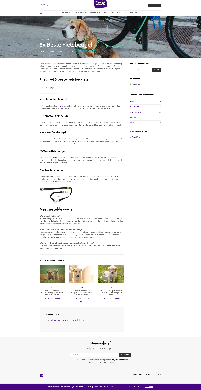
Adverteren (137, 375)
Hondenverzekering (112, 13)
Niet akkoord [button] (138, 387)
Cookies (158, 375)
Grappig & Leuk (135, 112)
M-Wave (58, 157)
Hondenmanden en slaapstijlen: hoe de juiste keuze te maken (81, 293)
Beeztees (68, 139)
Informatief (48, 40)
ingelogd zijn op (59, 320)
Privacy (149, 375)
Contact (133, 13)
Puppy (132, 123)
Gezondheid (134, 107)
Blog (125, 13)
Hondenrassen (80, 13)
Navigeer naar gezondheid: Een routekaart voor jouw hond (111, 293)
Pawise (43, 179)
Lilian (71, 52)
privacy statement (116, 359)
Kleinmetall (63, 122)
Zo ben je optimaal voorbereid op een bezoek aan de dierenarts (52, 293)
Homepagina (66, 13)
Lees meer (149, 387)
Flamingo (62, 106)
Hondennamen (94, 13)
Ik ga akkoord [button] (125, 387)
